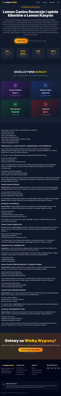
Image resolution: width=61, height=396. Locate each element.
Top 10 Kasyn (19, 368)
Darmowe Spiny (20, 372)
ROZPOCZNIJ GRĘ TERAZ (30, 350)
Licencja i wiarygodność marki (9, 142)
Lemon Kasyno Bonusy (7, 132)
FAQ (58, 2)
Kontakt (33, 368)
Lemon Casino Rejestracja (8, 135)
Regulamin (34, 374)
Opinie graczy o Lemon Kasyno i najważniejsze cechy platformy (19, 130)
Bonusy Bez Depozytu (21, 370)
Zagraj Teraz (21, 41)
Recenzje (51, 2)
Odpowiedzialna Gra (37, 370)
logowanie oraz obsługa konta (9, 137)
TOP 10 (38, 2)
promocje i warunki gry (7, 133)
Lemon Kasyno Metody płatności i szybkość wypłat (15, 139)
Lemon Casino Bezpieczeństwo (10, 141)
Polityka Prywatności (37, 372)
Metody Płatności (20, 374)
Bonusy (45, 2)
